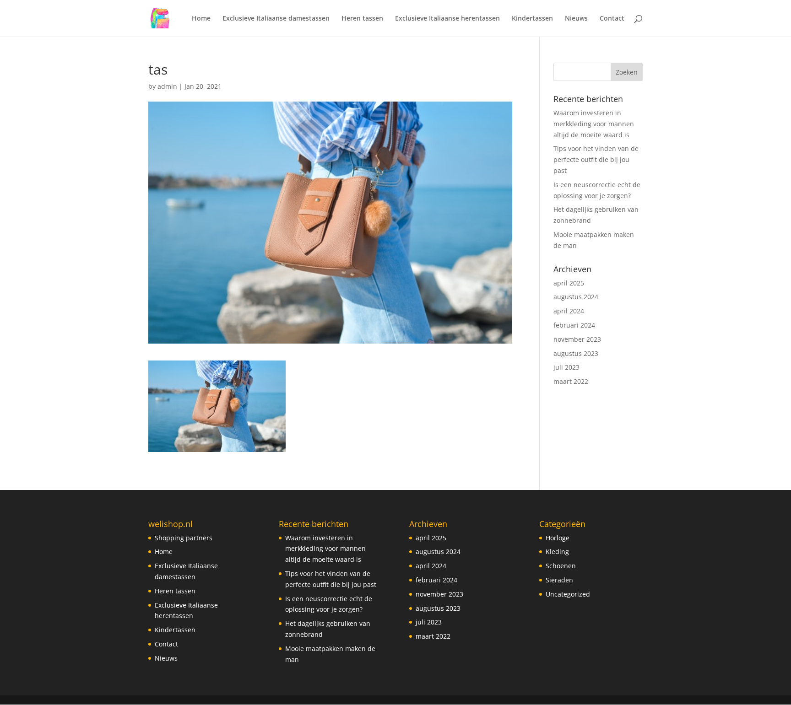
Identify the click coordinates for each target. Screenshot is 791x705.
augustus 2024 (575, 296)
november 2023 (577, 339)
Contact (612, 18)
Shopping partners (183, 537)
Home (201, 18)
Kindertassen (532, 18)
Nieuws (576, 18)
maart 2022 (570, 381)
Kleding (557, 551)
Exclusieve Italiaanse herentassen (447, 18)
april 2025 (568, 283)
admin (167, 86)
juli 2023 (566, 367)
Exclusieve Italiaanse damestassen (276, 18)
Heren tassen (362, 18)
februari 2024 (574, 325)
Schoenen (561, 565)
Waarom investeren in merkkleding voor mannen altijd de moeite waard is (593, 123)
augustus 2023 (575, 353)
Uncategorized (568, 594)
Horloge (557, 537)
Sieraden (559, 580)
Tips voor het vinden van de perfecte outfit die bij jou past (596, 159)
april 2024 (568, 311)
